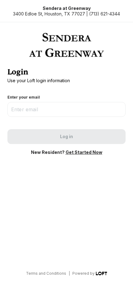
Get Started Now (84, 152)
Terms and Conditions (46, 273)
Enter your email (23, 97)
